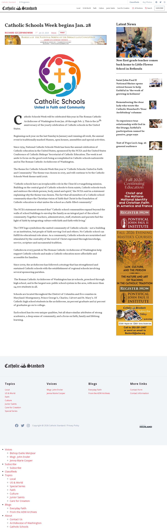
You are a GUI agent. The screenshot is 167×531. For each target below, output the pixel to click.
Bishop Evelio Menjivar (23, 453)
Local (78, 8)
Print (62, 33)
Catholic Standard (9, 2)
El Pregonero (24, 2)
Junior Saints (110, 8)
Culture (101, 8)
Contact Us (16, 519)
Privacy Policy (73, 425)
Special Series (11, 411)
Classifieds (11, 471)
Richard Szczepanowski (19, 32)
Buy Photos (147, 2)
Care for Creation (123, 8)
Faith (94, 8)
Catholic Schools (19, 526)
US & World (87, 8)
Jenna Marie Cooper (56, 393)
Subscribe (159, 8)
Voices (53, 33)
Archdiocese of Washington (25, 523)
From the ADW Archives (99, 393)
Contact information (139, 393)
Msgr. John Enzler (55, 389)
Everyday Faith (95, 389)
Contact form (136, 389)
